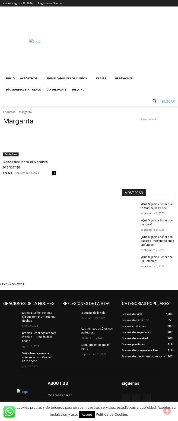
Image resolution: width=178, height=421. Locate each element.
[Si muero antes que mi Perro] (70, 348)
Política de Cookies (112, 414)
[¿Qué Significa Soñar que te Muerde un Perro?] (130, 208)
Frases (7, 173)
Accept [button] (87, 414)
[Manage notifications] (167, 411)
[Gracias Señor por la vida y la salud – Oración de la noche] (11, 336)
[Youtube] (172, 3)
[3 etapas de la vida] (70, 316)
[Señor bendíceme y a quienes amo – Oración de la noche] (11, 357)
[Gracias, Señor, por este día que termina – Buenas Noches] (11, 316)
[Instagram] (153, 3)
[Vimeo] (165, 3)
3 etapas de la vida (93, 312)
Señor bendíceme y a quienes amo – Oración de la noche (37, 357)
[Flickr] (136, 398)
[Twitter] (159, 3)
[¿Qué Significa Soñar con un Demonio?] (130, 260)
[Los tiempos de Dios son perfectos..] (70, 332)
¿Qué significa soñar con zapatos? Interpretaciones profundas (157, 240)
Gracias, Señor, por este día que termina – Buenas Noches (38, 316)
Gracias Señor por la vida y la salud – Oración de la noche (39, 337)
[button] (162, 100)
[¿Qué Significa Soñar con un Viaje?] (130, 224)
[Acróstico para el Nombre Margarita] (29, 143)
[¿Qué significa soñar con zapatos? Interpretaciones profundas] (130, 240)
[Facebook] (146, 3)
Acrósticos (11, 154)
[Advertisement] (120, 41)
